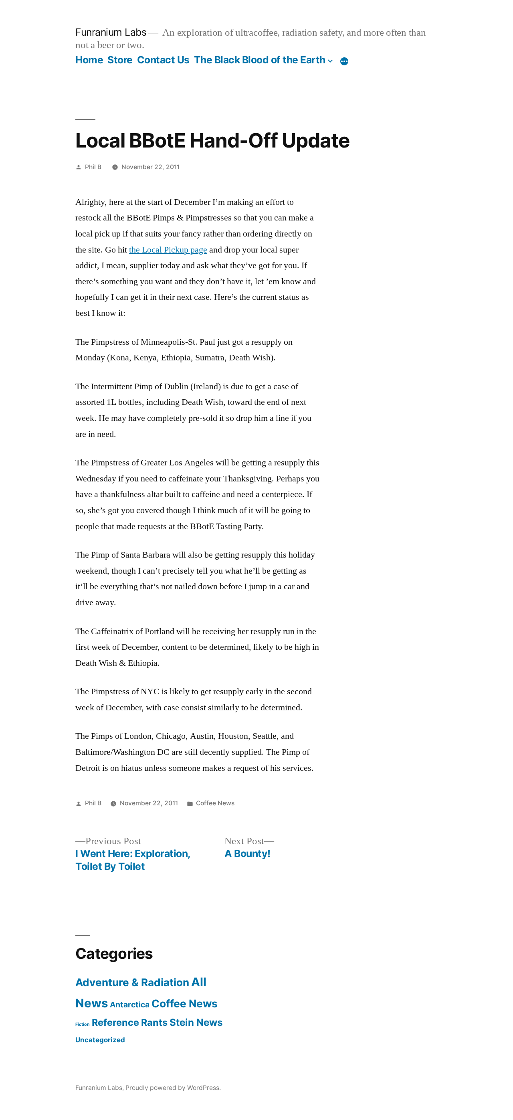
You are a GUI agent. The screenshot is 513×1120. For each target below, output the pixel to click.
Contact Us (163, 60)
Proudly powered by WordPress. (173, 1088)
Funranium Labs (110, 32)
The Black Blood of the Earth (259, 60)
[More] (344, 61)
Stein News (196, 1022)
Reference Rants (130, 1022)
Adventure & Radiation (132, 982)
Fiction (82, 1024)
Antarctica (129, 1004)
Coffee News (215, 803)
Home (89, 60)
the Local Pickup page (168, 249)
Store (120, 60)
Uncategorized (100, 1040)
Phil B (93, 167)
